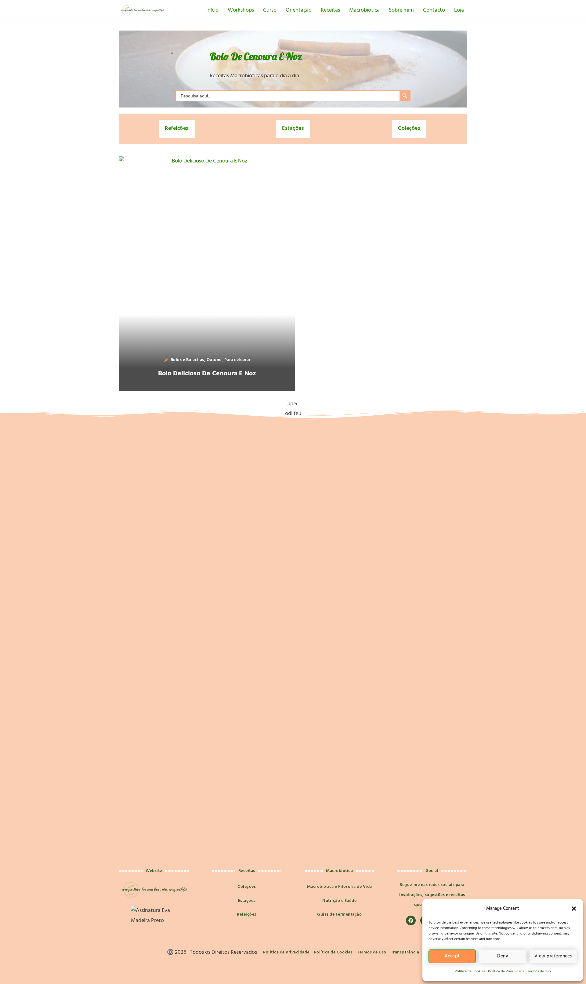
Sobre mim (401, 10)
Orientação (299, 10)
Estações (293, 128)
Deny (502, 956)
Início (212, 10)
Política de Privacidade (506, 971)
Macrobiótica (364, 10)
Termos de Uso (539, 971)
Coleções (409, 128)
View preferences (553, 956)
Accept (452, 956)
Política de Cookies (470, 971)
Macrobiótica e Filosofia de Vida (339, 886)
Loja (459, 10)
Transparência (405, 952)
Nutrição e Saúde (339, 900)
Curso (270, 10)
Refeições (177, 128)
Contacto (434, 10)
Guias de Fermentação (339, 914)
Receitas (330, 10)
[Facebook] (411, 920)
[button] (574, 909)
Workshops (241, 10)
